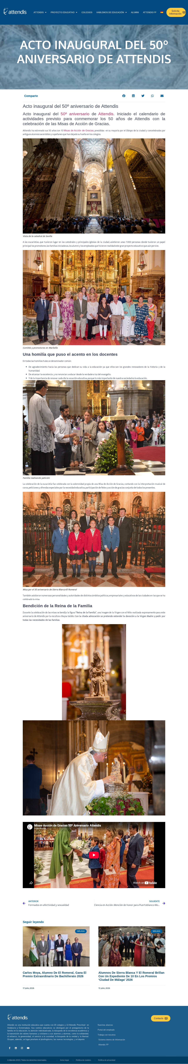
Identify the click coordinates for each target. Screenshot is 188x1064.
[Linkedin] (16, 1048)
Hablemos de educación (110, 12)
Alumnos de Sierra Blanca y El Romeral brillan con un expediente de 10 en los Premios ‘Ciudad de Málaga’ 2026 (131, 976)
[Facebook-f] (9, 1048)
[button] (123, 96)
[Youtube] (28, 1048)
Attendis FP (149, 12)
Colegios (87, 12)
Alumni (135, 12)
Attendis (105, 114)
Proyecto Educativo (62, 12)
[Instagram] (22, 1048)
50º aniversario (75, 114)
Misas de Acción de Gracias (79, 130)
